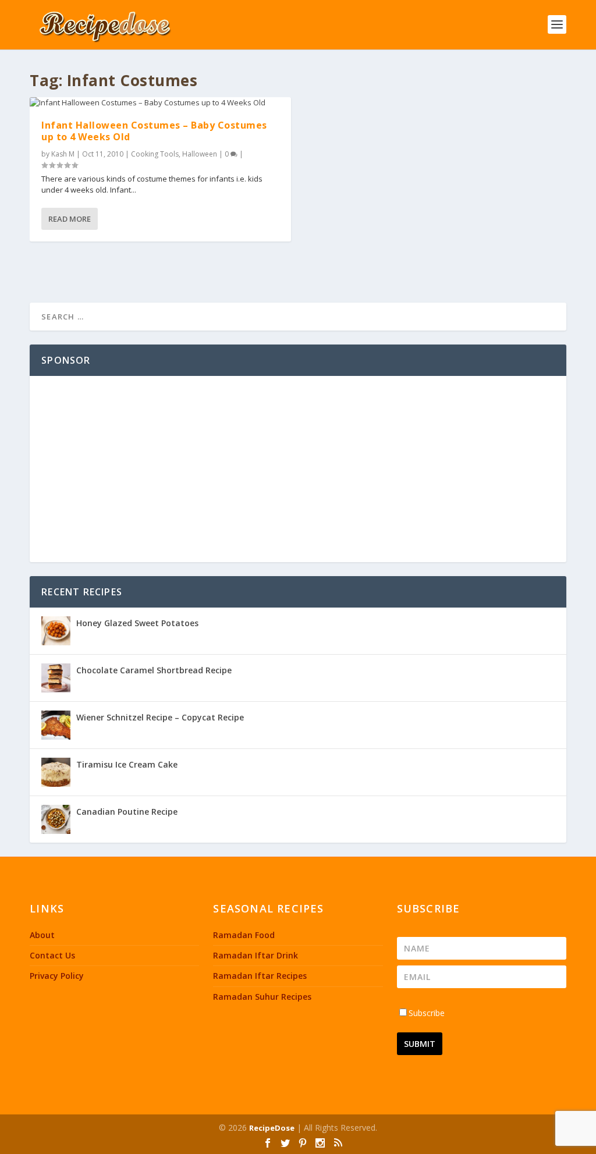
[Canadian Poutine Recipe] (55, 819)
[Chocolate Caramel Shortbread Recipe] (55, 678)
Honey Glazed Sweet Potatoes (137, 623)
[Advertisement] (298, 469)
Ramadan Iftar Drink (255, 955)
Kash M (62, 154)
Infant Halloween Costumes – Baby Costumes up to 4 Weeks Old (154, 131)
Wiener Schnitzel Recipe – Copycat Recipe (160, 717)
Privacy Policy (57, 975)
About (42, 934)
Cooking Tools (155, 154)
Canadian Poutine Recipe (127, 811)
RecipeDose (272, 1128)
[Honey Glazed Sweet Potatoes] (55, 630)
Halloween (199, 154)
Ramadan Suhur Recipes (262, 996)
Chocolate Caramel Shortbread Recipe (154, 670)
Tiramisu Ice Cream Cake (127, 764)
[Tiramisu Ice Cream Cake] (55, 772)
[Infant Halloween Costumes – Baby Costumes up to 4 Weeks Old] (160, 103)
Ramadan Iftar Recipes (260, 975)
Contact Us (52, 955)
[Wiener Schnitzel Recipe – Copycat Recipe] (55, 725)
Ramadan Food (244, 934)
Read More (69, 219)
